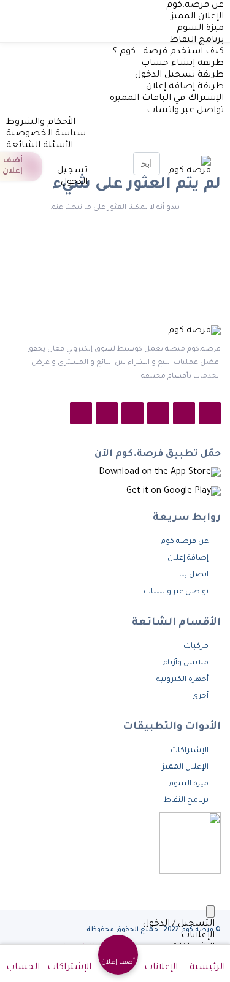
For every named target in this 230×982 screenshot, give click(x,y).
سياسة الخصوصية (46, 134)
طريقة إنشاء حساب (182, 64)
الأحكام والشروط (40, 123)
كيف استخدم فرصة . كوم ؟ (168, 52)
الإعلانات (198, 936)
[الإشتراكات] (53, 159)
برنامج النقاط (197, 40)
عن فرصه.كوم (195, 5)
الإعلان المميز (197, 17)
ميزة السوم (200, 29)
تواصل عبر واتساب (184, 111)
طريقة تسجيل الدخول (179, 75)
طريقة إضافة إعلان (185, 87)
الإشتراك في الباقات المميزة (167, 99)
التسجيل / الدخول (179, 924)
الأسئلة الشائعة (39, 146)
